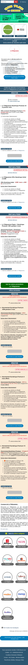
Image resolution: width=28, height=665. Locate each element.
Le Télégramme (20, 150)
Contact (6, 657)
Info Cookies (12, 657)
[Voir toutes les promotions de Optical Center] (23, 27)
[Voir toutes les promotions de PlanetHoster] (11, 27)
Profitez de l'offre (14, 208)
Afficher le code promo (14, 161)
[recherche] (16, 1)
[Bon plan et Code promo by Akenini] (14, 11)
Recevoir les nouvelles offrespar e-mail (14, 77)
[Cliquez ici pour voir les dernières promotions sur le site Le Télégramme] (14, 56)
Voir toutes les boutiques (11, 628)
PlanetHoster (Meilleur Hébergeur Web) (14, 660)
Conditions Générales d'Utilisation (14, 655)
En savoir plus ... (5, 529)
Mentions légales (20, 657)
